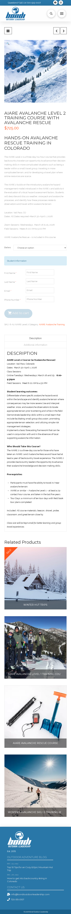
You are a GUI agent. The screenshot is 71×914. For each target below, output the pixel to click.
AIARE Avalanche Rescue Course (35, 743)
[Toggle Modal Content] (51, 14)
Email (7, 291)
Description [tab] (35, 338)
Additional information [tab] (35, 345)
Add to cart (20, 313)
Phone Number (12, 300)
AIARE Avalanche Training (52, 324)
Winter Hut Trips (35, 604)
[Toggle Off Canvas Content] (62, 14)
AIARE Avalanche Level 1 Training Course (36, 674)
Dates (7, 247)
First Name (10, 273)
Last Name (10, 282)
